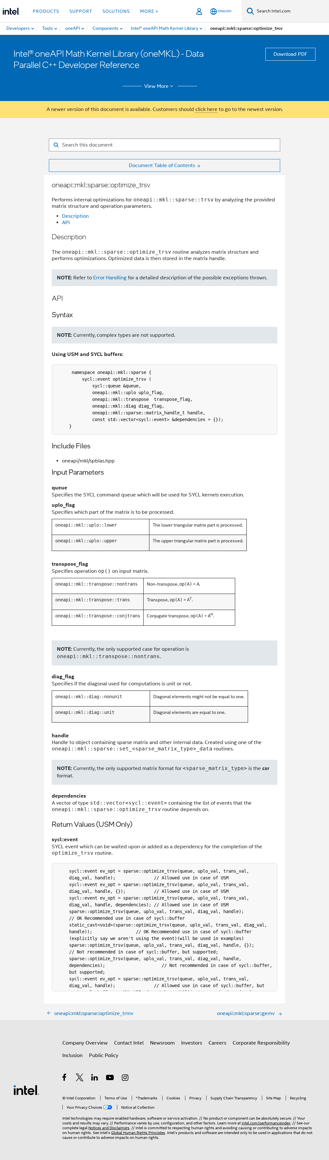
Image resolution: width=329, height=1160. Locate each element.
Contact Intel (129, 1043)
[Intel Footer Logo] (26, 1090)
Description (75, 216)
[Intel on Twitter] (80, 1078)
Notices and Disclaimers (108, 1127)
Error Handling (110, 278)
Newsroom (162, 1043)
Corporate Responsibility (261, 1043)
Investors (191, 1043)
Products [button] (46, 11)
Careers (217, 1043)
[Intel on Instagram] (125, 1078)
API (66, 222)
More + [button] (149, 11)
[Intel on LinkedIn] (95, 1078)
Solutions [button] (116, 11)
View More (156, 86)
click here (206, 109)
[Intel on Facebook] (65, 1078)
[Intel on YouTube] (110, 1078)
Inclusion (72, 1055)
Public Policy (103, 1055)
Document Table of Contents (162, 165)
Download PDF (290, 54)
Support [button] (80, 11)
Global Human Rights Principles (138, 1132)
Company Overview (85, 1043)
